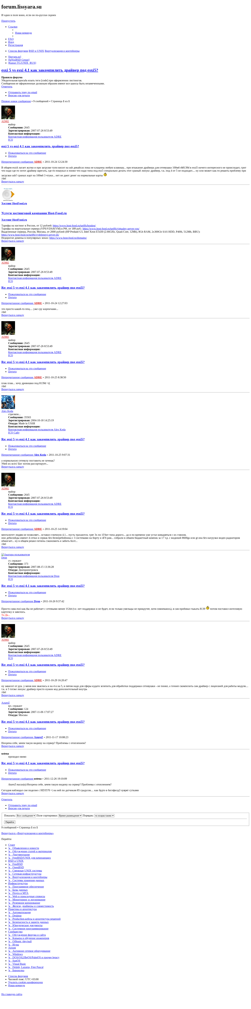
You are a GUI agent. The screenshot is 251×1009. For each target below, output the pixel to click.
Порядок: (88, 815)
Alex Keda (7, 411)
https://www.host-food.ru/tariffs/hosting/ (74, 225)
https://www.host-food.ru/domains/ (68, 237)
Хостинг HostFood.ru (14, 203)
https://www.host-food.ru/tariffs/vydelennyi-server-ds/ (30, 234)
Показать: (10, 815)
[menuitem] (23, 32)
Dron (4, 557)
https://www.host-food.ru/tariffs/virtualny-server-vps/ (111, 228)
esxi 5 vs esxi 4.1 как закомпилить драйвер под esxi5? (49, 70)
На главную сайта (11, 994)
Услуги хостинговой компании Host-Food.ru (34, 213)
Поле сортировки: (47, 815)
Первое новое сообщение (16, 101)
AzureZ (5, 702)
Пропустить (8, 20)
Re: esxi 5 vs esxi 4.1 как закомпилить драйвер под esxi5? (43, 287)
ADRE (5, 121)
